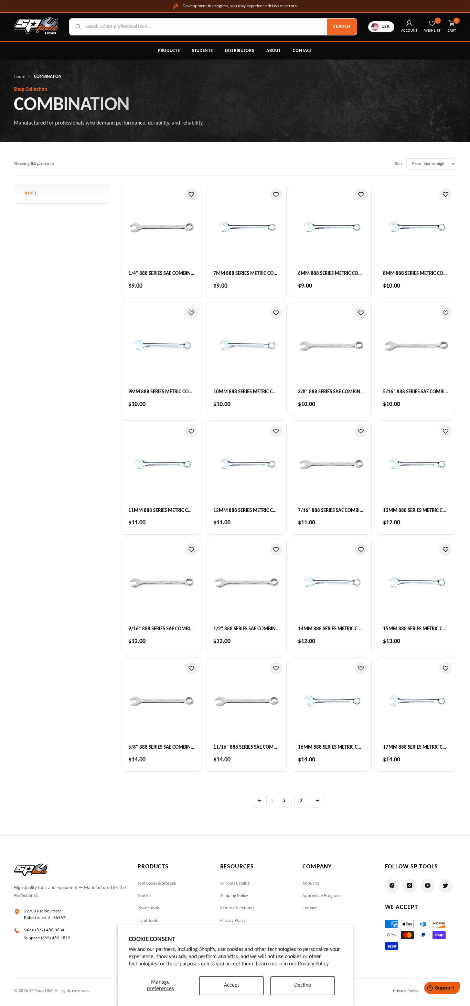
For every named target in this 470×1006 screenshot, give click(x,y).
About (273, 51)
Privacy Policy (313, 964)
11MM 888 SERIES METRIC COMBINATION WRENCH (182, 510)
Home (19, 76)
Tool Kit (144, 895)
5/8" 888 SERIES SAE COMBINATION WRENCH (176, 747)
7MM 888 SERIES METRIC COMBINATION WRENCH (266, 273)
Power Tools (149, 908)
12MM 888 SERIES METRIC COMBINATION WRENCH (267, 510)
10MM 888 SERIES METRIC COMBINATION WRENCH (267, 392)
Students (202, 51)
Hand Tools (148, 920)
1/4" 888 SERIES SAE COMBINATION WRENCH (176, 273)
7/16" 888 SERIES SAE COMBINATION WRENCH (347, 510)
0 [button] (457, 20)
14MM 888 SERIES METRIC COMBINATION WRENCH (352, 629)
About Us (310, 883)
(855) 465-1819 (55, 938)
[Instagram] (410, 886)
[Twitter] (445, 886)
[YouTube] (428, 886)
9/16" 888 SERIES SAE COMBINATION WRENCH (177, 629)
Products (169, 51)
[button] (31, 193)
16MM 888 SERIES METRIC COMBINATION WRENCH (352, 747)
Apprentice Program (321, 895)
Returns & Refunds (237, 908)
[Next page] (317, 800)
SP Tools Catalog (234, 883)
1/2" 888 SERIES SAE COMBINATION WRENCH (261, 629)
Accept (231, 985)
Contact (302, 51)
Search (341, 26)
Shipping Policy (234, 895)
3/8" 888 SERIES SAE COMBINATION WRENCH (346, 392)
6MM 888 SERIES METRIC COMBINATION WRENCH (351, 273)
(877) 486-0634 (49, 930)
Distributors (239, 51)
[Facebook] (392, 886)
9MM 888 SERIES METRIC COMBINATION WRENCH (181, 392)
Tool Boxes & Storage (157, 883)
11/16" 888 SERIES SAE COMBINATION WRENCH (264, 747)
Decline (302, 985)
